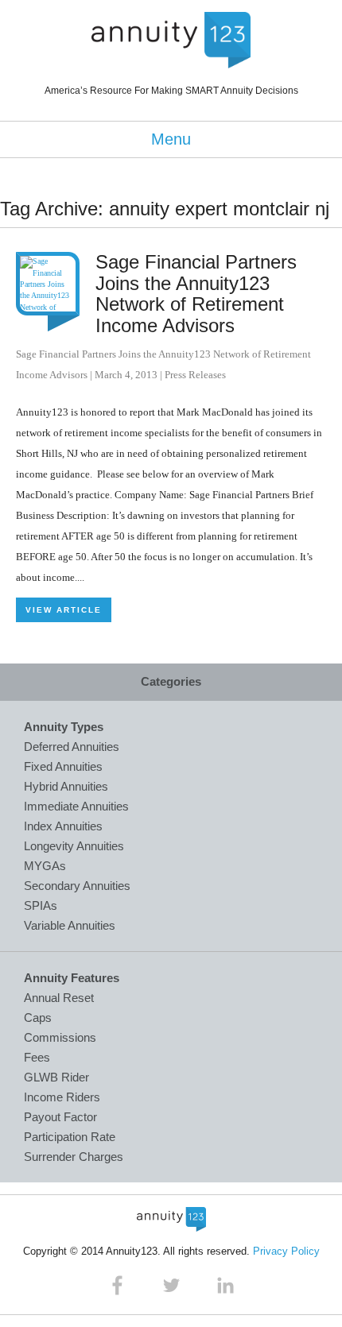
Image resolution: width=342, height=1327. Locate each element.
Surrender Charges (73, 1156)
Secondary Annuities (77, 885)
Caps (38, 1017)
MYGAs (45, 865)
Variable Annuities (69, 925)
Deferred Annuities (71, 746)
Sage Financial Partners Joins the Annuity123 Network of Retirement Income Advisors (196, 293)
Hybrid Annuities (66, 786)
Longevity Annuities (74, 846)
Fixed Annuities (63, 766)
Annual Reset (59, 997)
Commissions (60, 1037)
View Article (63, 609)
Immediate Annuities (76, 806)
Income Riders (62, 1097)
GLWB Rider (56, 1077)
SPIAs (40, 905)
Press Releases (195, 375)
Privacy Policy (286, 1251)
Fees (37, 1057)
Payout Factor (60, 1117)
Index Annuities (63, 826)
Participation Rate (69, 1136)
